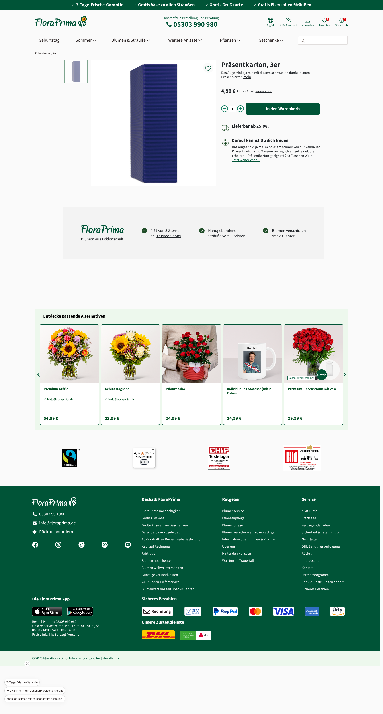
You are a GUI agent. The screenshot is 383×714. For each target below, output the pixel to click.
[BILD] (302, 457)
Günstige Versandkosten (160, 574)
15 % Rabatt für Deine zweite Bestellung (171, 539)
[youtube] (128, 545)
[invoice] (157, 611)
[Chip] (219, 458)
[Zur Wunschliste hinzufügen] (211, 65)
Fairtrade (148, 553)
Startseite (309, 518)
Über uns (229, 546)
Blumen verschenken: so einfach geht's (251, 532)
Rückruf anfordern (56, 532)
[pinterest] (105, 545)
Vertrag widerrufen (316, 525)
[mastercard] (255, 611)
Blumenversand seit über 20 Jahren (168, 589)
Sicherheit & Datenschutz (320, 532)
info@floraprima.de (57, 523)
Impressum (310, 560)
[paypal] (225, 611)
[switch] (144, 462)
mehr (247, 77)
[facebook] (35, 545)
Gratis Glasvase (153, 518)
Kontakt (307, 567)
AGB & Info (309, 511)
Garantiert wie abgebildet (161, 532)
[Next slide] (343, 374)
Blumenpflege (232, 525)
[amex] (312, 611)
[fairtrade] (71, 458)
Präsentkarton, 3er (45, 53)
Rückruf (307, 553)
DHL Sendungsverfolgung (321, 546)
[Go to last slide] (39, 374)
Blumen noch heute (156, 560)
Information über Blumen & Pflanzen (249, 539)
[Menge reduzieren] (224, 109)
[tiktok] (81, 545)
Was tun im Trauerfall (238, 560)
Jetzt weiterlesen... (246, 160)
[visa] (283, 611)
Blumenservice (233, 511)
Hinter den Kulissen (236, 553)
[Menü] (152, 450)
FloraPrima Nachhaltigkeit (161, 511)
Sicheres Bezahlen (315, 589)
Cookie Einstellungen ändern (323, 582)
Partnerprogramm (315, 574)
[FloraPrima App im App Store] (47, 611)
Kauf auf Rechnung (156, 546)
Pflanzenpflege (233, 518)
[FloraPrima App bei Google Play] (80, 611)
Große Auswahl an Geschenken (165, 525)
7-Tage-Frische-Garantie (22, 682)
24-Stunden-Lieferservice (160, 582)
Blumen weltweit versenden (162, 567)
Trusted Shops (168, 236)
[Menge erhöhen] (240, 109)
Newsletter (310, 539)
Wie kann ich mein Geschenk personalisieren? (34, 690)
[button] (21, 669)
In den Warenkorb (283, 109)
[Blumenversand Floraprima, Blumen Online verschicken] (61, 27)
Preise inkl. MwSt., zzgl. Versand (56, 634)
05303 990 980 (195, 24)
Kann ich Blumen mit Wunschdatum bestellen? (34, 698)
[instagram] (58, 545)
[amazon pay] (337, 611)
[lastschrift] (192, 611)
